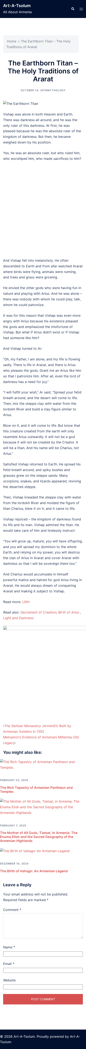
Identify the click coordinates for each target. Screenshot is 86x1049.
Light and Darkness (18, 618)
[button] (72, 9)
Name (9, 947)
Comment (12, 910)
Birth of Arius (68, 612)
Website (9, 980)
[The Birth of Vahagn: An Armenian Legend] (35, 850)
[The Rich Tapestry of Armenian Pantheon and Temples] (43, 764)
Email (8, 964)
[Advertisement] (43, 210)
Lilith (26, 602)
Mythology (56, 90)
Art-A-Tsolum (17, 5)
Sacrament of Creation (38, 612)
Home (11, 41)
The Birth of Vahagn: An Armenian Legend (34, 871)
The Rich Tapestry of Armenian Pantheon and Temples (36, 789)
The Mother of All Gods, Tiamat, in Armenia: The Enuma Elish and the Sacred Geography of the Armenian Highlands (38, 837)
